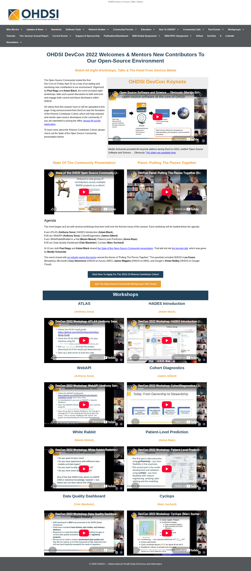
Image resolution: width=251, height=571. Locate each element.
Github (140, 2)
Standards (56, 29)
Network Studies (97, 29)
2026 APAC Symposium (176, 36)
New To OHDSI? (167, 29)
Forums (126, 2)
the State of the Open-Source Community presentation (125, 248)
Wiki (133, 2)
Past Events (214, 29)
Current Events (60, 36)
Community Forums (123, 29)
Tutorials (10, 36)
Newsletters (12, 42)
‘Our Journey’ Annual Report (33, 36)
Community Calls (192, 29)
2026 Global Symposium (144, 36)
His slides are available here (161, 152)
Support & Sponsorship (88, 36)
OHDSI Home (114, 2)
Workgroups (234, 29)
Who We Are (12, 29)
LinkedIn (229, 36)
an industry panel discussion (82, 257)
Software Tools (73, 29)
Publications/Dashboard (116, 36)
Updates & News (35, 29)
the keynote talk (180, 248)
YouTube (211, 36)
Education (146, 29)
